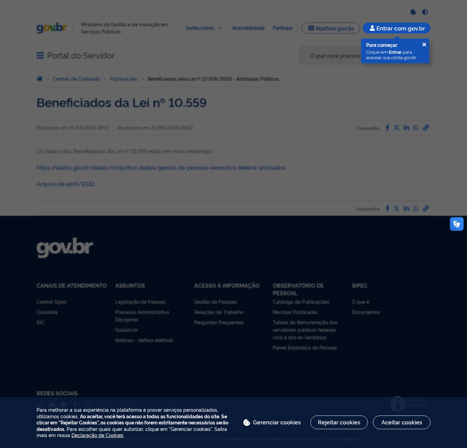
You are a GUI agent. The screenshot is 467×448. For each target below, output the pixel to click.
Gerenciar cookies (277, 422)
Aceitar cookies (402, 422)
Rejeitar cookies (339, 422)
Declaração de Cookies (97, 435)
